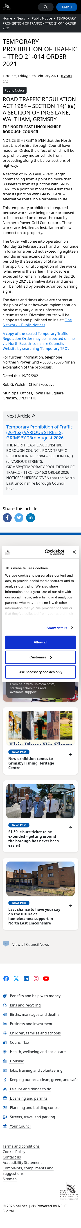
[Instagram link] (36, 978)
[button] (46, 7)
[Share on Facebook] (7, 517)
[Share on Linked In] (30, 517)
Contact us (12, 1157)
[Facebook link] (6, 978)
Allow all (40, 642)
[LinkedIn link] (26, 978)
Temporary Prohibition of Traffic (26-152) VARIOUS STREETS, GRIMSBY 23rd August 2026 (39, 432)
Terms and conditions (21, 1146)
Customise (37, 657)
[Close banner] (74, 552)
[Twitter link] (16, 978)
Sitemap (10, 1178)
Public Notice (15, 90)
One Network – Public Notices (37, 322)
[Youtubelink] (46, 978)
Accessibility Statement (22, 1162)
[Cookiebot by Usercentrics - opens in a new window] (47, 552)
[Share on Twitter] (18, 517)
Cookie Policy (14, 1151)
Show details (57, 628)
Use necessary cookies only (40, 672)
